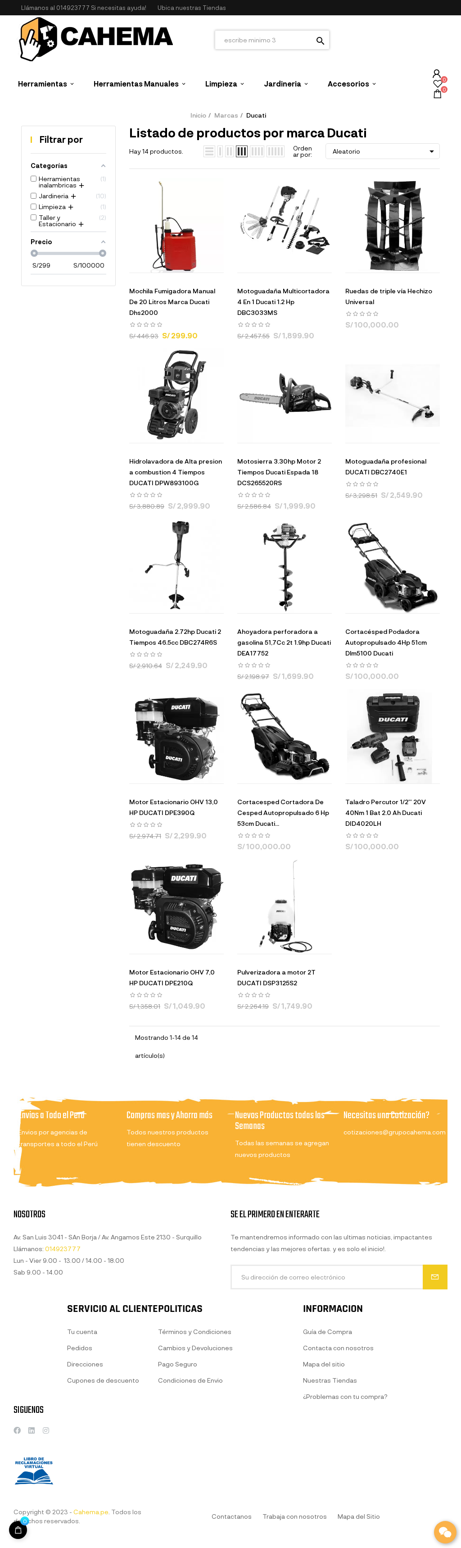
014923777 (73, 7)
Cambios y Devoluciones (195, 1348)
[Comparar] (210, 264)
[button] (192, 8)
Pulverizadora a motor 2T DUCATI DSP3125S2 (276, 977)
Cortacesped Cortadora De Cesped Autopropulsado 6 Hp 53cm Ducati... (283, 812)
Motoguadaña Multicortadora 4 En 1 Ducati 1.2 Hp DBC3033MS (283, 301)
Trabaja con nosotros (294, 1516)
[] (143, 264)
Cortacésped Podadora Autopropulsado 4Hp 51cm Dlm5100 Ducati (386, 642)
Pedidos (79, 1348)
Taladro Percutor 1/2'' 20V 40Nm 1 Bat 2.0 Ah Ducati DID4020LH (385, 812)
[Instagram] (46, 1430)
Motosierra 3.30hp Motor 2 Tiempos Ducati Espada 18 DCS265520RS (279, 472)
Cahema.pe (90, 1512)
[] (18, 1530)
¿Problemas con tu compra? (345, 1396)
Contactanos (232, 1516)
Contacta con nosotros (338, 1348)
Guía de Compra (327, 1331)
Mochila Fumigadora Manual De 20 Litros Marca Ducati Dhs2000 (172, 301)
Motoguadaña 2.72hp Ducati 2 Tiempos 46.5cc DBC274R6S (175, 637)
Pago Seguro (177, 1364)
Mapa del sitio (324, 1364)
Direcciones (85, 1364)
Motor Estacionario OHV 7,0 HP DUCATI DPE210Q (172, 977)
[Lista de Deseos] (438, 85)
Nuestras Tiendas (330, 1380)
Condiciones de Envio (190, 1380)
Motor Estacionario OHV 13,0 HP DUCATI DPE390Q (173, 807)
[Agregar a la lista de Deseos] (188, 264)
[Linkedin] (31, 1430)
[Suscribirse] (435, 1277)
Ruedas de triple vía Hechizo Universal (388, 296)
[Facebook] (17, 1430)
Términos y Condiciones (194, 1331)
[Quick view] (165, 264)
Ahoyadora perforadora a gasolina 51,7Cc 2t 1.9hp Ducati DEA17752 (284, 642)
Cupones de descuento (103, 1380)
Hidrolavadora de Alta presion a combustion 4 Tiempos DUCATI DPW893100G (175, 472)
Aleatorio (385, 151)
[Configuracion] (436, 74)
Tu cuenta (82, 1331)
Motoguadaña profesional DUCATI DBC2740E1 (385, 466)
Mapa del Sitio (359, 1516)
